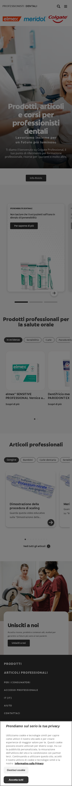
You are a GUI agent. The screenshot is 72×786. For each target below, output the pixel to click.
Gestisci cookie (16, 770)
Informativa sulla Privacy (29, 763)
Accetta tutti (16, 779)
